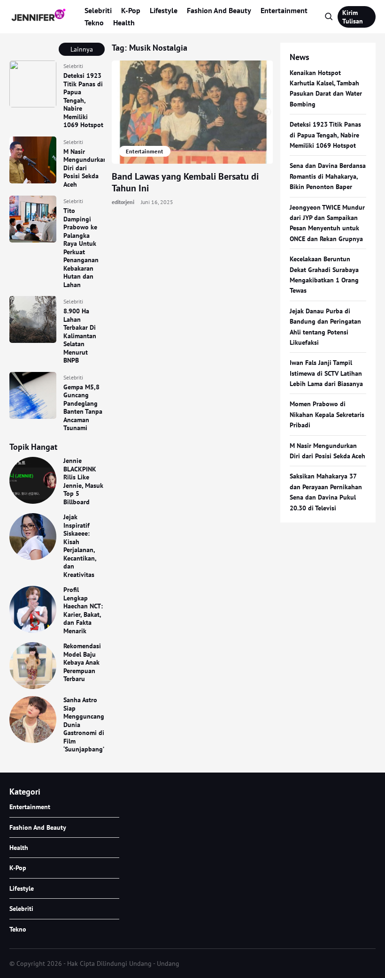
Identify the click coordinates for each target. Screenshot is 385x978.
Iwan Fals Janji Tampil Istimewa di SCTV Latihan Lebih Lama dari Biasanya (326, 373)
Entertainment (284, 10)
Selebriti (98, 10)
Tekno (94, 22)
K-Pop (130, 10)
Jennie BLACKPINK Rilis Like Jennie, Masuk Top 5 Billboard (83, 481)
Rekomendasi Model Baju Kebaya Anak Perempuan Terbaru (82, 662)
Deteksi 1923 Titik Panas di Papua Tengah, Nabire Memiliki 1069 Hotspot (83, 100)
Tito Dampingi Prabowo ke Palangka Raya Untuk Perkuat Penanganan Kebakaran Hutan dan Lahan (81, 247)
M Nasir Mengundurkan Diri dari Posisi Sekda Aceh (85, 168)
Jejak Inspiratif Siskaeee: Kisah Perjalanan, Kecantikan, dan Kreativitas (79, 546)
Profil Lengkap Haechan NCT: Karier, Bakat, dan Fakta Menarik (83, 610)
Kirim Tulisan (352, 16)
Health (124, 22)
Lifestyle (163, 10)
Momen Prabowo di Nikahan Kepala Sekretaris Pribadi (327, 414)
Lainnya (81, 49)
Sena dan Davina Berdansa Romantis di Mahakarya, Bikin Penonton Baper (328, 176)
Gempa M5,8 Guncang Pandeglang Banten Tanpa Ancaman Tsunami (82, 407)
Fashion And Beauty (219, 10)
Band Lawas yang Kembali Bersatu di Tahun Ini (185, 182)
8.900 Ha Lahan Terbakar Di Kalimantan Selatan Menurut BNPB (79, 335)
